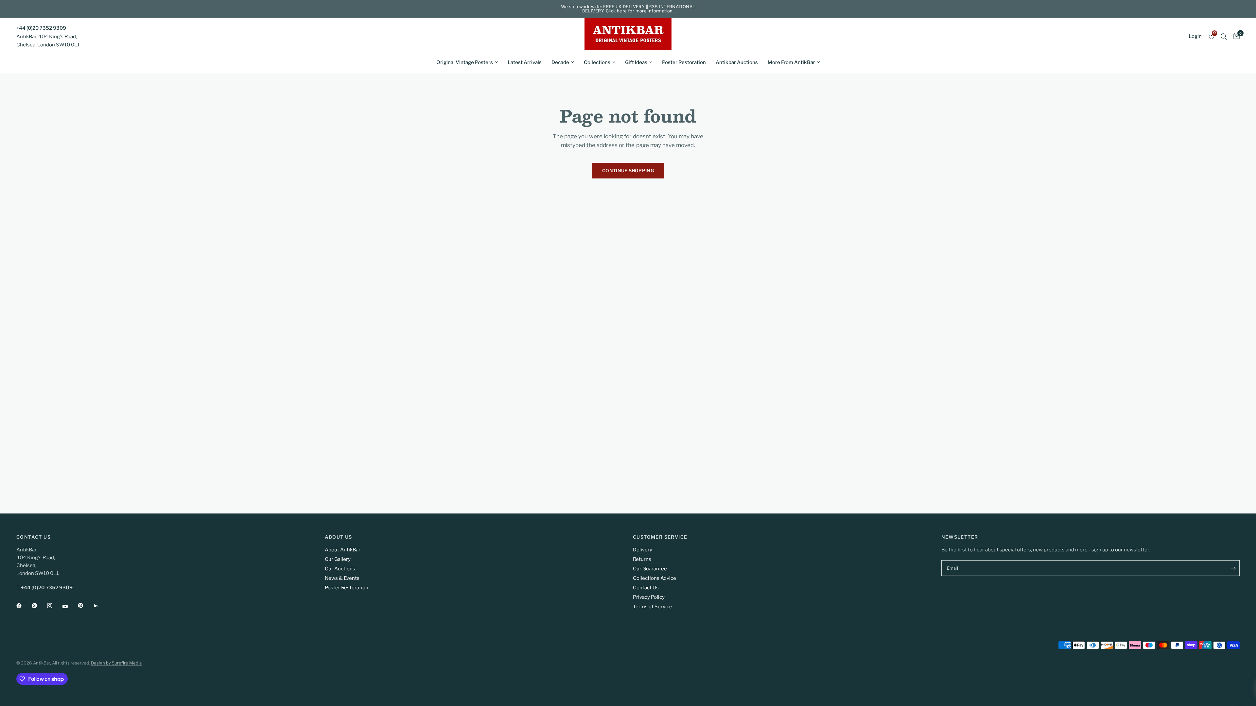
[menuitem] (467, 62)
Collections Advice (654, 578)
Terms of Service (652, 607)
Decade (560, 62)
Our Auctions (340, 569)
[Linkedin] (100, 605)
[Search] (1223, 36)
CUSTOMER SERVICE (660, 537)
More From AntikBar (791, 62)
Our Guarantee (650, 569)
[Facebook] (23, 605)
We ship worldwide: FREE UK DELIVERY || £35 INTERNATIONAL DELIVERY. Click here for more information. (628, 8)
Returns (642, 559)
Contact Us (646, 588)
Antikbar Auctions (737, 62)
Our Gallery (338, 559)
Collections (597, 62)
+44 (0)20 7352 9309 (41, 28)
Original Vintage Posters (464, 62)
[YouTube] (69, 606)
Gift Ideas (636, 62)
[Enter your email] (1233, 568)
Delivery (642, 550)
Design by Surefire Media (116, 662)
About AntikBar (342, 550)
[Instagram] (54, 605)
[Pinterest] (85, 605)
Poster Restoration (684, 62)
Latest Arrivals (525, 62)
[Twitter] (39, 605)
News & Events (342, 578)
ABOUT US (338, 537)
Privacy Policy (649, 597)
